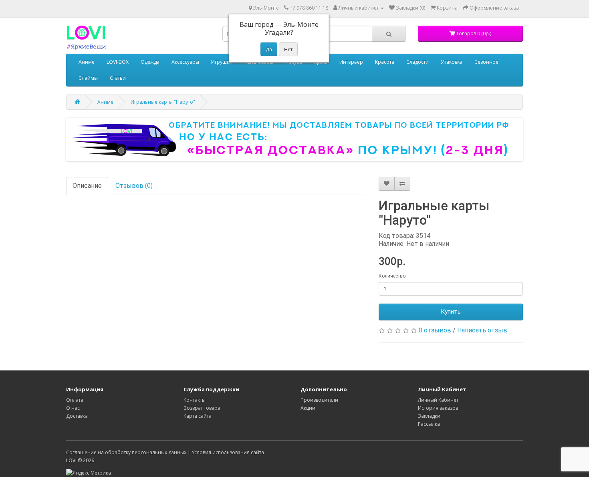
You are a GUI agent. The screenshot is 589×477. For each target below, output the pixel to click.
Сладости (417, 61)
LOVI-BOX (118, 61)
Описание (87, 185)
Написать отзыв (482, 330)
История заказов (438, 408)
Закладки (429, 416)
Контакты (195, 399)
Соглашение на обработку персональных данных (126, 452)
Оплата (74, 399)
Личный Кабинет (438, 399)
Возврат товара (202, 408)
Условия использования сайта (228, 452)
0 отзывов (435, 330)
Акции (308, 408)
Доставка (77, 416)
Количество (392, 276)
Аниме (87, 61)
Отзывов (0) (134, 185)
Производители (319, 399)
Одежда (150, 61)
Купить (451, 311)
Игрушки (221, 61)
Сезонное (486, 61)
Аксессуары (185, 61)
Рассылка (429, 424)
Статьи (118, 77)
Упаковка (451, 61)
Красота (384, 61)
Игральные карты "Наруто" (163, 102)
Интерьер (351, 61)
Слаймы (88, 77)
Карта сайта (198, 416)
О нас (73, 408)
